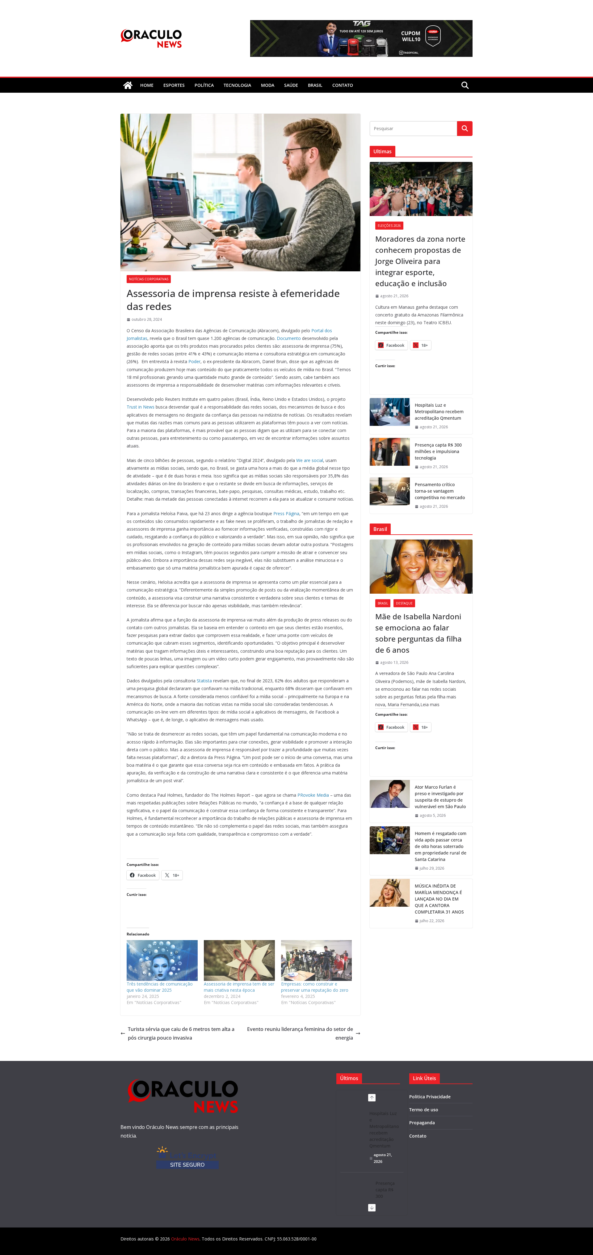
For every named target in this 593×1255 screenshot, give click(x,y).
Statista (204, 681)
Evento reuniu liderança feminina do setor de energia (300, 1033)
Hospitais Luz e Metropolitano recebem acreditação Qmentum (439, 411)
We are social (309, 460)
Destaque (404, 603)
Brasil (315, 85)
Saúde (291, 85)
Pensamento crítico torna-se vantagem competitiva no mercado (440, 490)
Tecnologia (237, 85)
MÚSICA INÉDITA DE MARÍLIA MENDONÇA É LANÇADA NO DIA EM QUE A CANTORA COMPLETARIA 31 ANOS (439, 899)
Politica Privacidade (430, 1097)
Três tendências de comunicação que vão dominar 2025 (160, 987)
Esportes (174, 85)
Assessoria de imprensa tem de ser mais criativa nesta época (239, 987)
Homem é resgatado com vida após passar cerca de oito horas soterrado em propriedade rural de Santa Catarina (440, 846)
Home (147, 85)
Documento (289, 338)
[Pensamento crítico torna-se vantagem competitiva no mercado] (390, 495)
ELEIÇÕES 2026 (389, 225)
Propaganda (422, 1123)
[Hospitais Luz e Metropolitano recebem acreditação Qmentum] (390, 416)
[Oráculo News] (127, 85)
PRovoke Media (313, 795)
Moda (267, 85)
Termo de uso (423, 1110)
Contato (418, 1136)
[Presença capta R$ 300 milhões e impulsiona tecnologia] (390, 456)
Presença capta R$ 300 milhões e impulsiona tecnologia (438, 451)
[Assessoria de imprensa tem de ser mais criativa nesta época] (239, 960)
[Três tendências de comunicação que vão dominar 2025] (162, 960)
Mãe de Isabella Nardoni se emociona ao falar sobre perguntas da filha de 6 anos (418, 633)
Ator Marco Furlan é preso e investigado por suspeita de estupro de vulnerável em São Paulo (440, 796)
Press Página (286, 513)
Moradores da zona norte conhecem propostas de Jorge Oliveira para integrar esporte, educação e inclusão (420, 261)
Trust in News (140, 407)
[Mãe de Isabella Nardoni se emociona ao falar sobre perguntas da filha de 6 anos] (421, 567)
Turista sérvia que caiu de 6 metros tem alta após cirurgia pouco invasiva (181, 1033)
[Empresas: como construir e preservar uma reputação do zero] (316, 960)
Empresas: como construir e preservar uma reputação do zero (314, 987)
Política (204, 85)
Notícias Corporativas (148, 279)
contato (342, 85)
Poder (194, 361)
